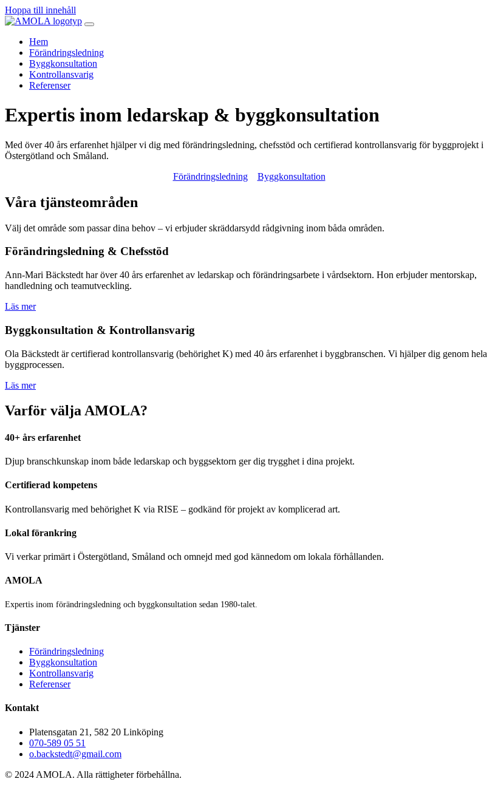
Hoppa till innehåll (40, 10)
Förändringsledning (66, 52)
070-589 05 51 (57, 743)
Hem (38, 41)
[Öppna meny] (89, 24)
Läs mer (20, 306)
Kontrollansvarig (61, 74)
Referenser (49, 85)
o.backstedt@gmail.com (75, 754)
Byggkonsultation (63, 63)
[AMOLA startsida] (43, 21)
